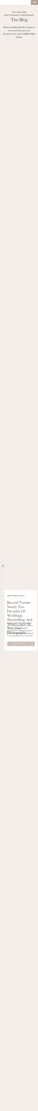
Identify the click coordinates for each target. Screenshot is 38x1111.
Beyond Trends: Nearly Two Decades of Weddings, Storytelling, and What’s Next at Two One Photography (19, 618)
